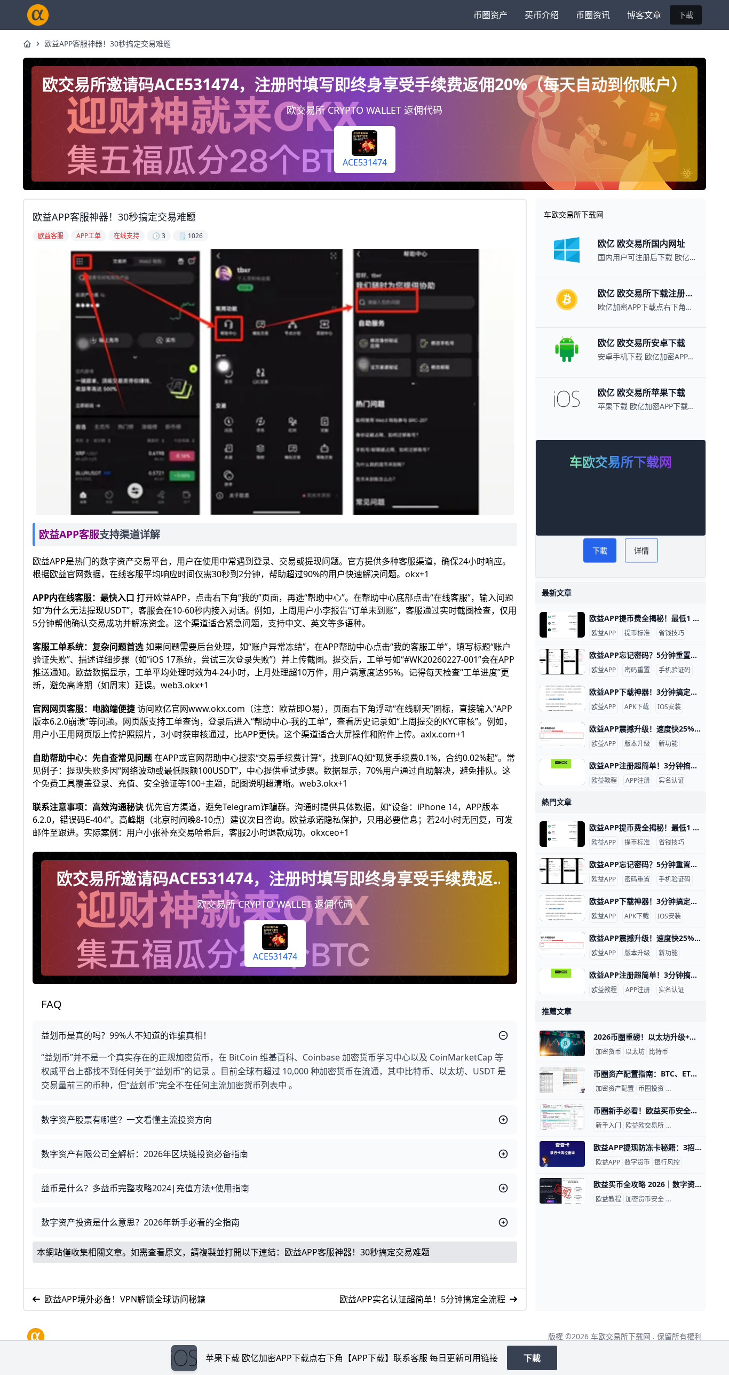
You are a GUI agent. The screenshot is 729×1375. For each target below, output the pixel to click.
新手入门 (608, 1125)
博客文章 (644, 15)
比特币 (658, 1052)
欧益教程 (604, 780)
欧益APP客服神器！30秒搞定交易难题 (107, 43)
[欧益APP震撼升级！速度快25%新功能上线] (562, 735)
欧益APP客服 (69, 534)
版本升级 (637, 744)
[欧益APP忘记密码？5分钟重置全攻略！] (562, 661)
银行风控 (667, 1162)
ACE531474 (365, 162)
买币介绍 (542, 15)
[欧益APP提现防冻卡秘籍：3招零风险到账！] (562, 1154)
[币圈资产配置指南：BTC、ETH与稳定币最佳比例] (562, 1080)
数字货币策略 (687, 1089)
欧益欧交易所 (644, 1125)
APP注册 (637, 780)
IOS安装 (669, 707)
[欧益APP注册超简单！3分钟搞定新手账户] (562, 772)
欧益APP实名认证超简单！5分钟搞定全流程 (422, 1299)
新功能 (668, 744)
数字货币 (637, 1162)
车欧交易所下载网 (621, 1336)
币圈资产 (490, 15)
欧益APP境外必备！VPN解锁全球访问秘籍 (124, 1299)
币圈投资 (651, 1089)
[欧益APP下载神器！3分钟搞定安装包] (562, 698)
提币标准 (637, 633)
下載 (685, 15)
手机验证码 (675, 670)
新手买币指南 (687, 1199)
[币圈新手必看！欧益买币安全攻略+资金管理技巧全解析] (562, 1117)
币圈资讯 (593, 15)
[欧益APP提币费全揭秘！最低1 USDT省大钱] (562, 625)
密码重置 (637, 670)
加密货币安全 (687, 1125)
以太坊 (635, 1052)
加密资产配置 (615, 1089)
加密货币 (608, 1052)
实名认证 (671, 780)
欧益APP (603, 633)
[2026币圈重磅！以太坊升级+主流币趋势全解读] (562, 1043)
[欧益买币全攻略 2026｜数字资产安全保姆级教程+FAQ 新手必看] (562, 1191)
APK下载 (636, 707)
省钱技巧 (671, 633)
